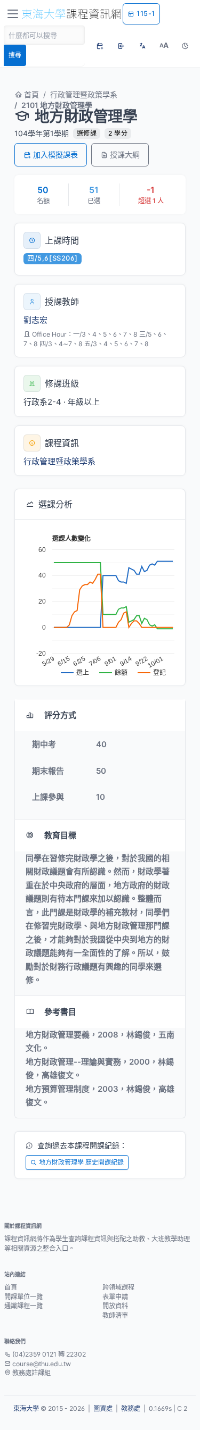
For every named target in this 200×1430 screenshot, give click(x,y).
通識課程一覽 (23, 1306)
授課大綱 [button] (125, 154)
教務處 (130, 1408)
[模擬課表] (99, 45)
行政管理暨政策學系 (83, 94)
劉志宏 (35, 320)
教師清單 (115, 1315)
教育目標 (60, 835)
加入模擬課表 (55, 154)
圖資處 (103, 1408)
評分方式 (60, 715)
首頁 (30, 94)
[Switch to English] (142, 45)
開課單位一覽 (23, 1297)
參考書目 (60, 1012)
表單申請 (115, 1297)
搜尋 (15, 55)
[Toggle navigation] (12, 13)
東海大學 (26, 1408)
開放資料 (115, 1306)
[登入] (121, 45)
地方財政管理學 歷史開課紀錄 (81, 1162)
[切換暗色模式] (185, 45)
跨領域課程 (118, 1287)
